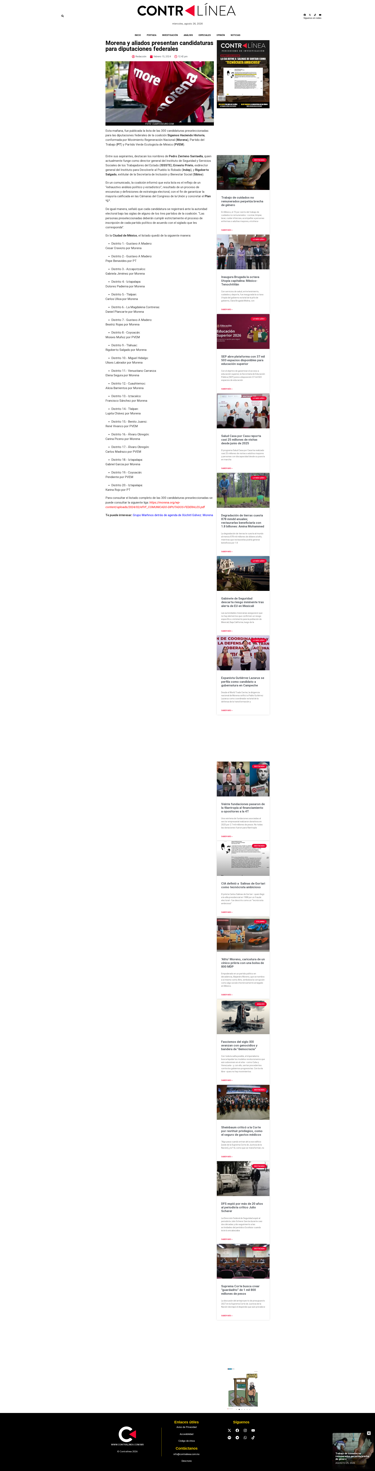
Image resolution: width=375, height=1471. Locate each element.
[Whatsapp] (245, 1437)
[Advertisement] (159, 544)
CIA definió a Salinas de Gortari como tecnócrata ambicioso (243, 885)
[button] (236, 1409)
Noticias (235, 35)
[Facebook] (305, 15)
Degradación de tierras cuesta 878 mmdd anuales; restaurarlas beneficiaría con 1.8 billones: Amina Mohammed (242, 521)
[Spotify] (229, 1437)
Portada (151, 35)
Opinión (221, 35)
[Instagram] (245, 1430)
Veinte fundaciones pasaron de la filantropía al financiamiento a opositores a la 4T (243, 807)
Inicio (138, 35)
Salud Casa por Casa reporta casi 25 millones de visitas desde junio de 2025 (241, 439)
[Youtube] (320, 15)
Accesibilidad (186, 1434)
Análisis (188, 35)
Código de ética (186, 1440)
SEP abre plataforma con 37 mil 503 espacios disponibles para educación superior (243, 360)
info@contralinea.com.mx (187, 1454)
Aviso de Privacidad (187, 1427)
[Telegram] (237, 1437)
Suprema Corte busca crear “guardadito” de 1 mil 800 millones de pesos (240, 1289)
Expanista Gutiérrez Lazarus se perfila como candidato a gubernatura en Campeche (242, 681)
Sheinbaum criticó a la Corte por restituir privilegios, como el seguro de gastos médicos (241, 1131)
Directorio (186, 1461)
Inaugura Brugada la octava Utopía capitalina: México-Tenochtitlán (240, 280)
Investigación (170, 35)
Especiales (205, 35)
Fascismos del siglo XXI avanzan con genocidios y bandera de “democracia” (239, 1045)
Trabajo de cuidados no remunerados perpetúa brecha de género (242, 201)
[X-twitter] (310, 15)
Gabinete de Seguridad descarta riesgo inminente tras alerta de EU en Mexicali (242, 602)
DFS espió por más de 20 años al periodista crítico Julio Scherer (242, 1207)
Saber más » (226, 230)
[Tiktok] (315, 15)
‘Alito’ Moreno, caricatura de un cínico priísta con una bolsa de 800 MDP (243, 963)
